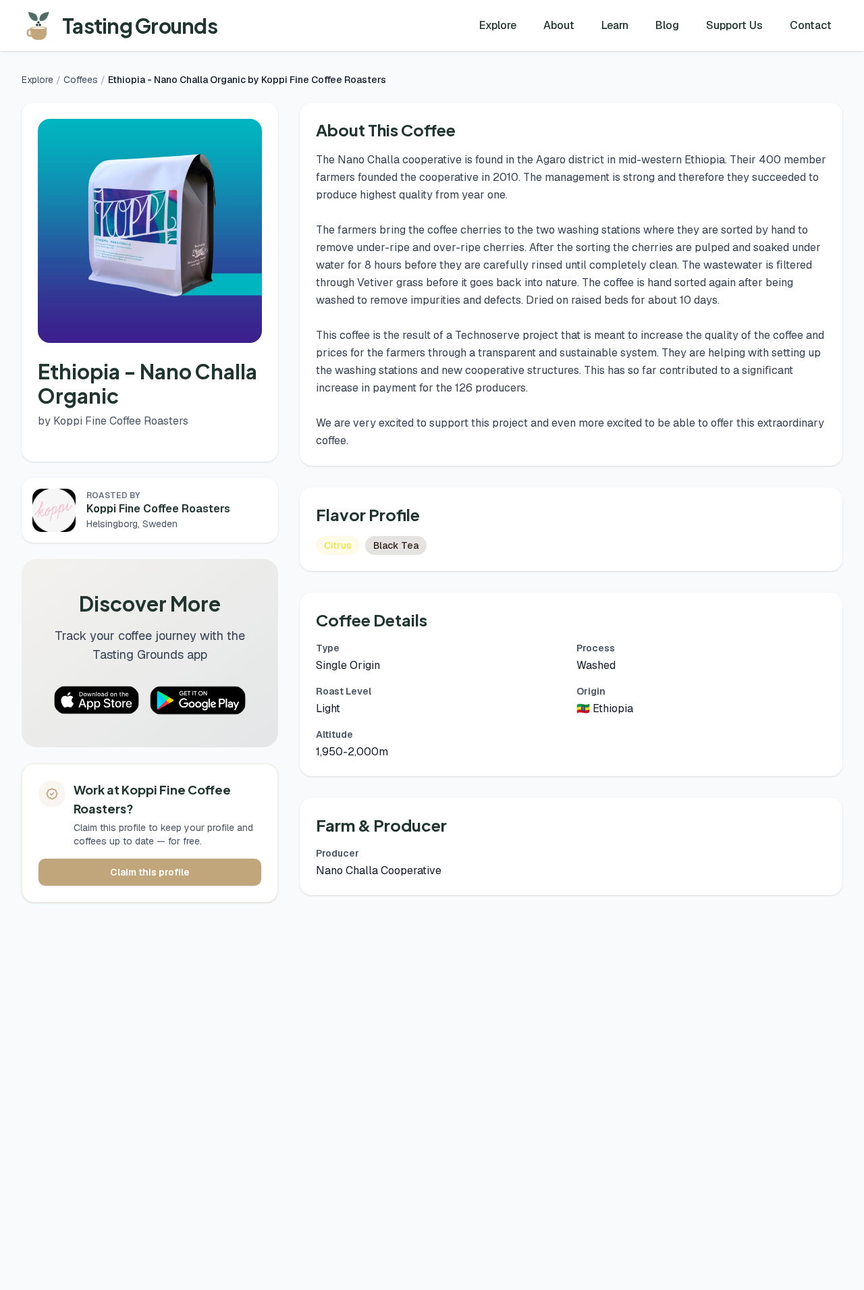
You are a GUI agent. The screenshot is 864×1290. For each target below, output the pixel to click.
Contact (811, 25)
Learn (614, 25)
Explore (497, 25)
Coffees (80, 80)
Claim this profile (150, 872)
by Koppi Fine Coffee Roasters (113, 421)
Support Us (734, 25)
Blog (667, 25)
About (558, 25)
